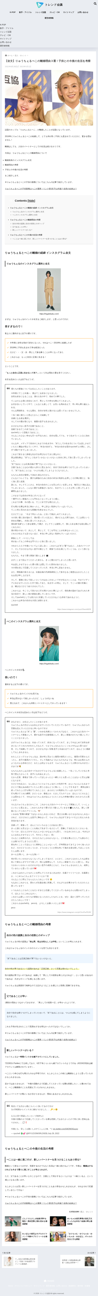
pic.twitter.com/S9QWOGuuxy (65, 1129)
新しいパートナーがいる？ (22, 230)
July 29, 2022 (53, 1133)
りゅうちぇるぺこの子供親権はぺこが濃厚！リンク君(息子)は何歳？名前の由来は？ (41, 189)
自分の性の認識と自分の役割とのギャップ (28, 224)
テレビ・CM (55, 12)
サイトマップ (68, 12)
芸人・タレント (87, 1212)
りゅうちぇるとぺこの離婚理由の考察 (25, 220)
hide (31, 200)
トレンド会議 (53, 4)
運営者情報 (49, 18)
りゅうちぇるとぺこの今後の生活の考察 (26, 235)
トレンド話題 (40, 12)
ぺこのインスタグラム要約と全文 (25, 215)
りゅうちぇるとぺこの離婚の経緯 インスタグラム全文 (32, 208)
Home (10, 1286)
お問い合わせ (83, 12)
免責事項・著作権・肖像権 (79, 1286)
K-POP (13, 12)
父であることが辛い (19, 227)
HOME (50, 1281)
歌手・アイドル (25, 12)
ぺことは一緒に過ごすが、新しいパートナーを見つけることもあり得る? (39, 239)
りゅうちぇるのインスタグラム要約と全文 (28, 212)
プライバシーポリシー (23, 1286)
